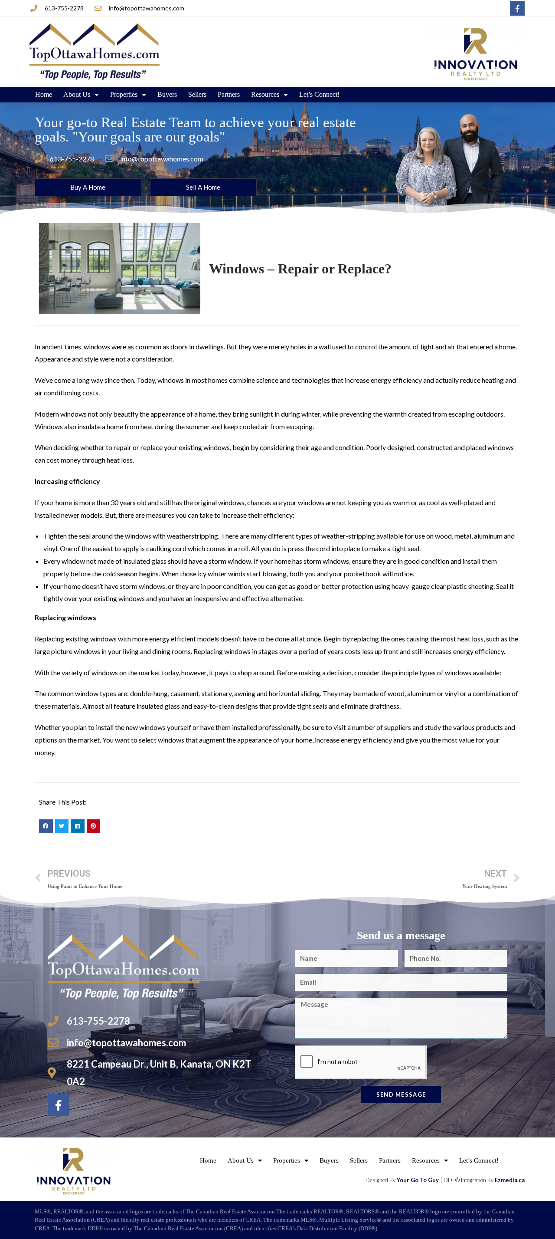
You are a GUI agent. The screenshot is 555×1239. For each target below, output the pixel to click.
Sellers (197, 94)
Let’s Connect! (319, 94)
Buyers (167, 94)
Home (43, 94)
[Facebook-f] (517, 8)
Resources (265, 94)
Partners (229, 94)
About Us (76, 94)
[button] (46, 826)
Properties (123, 94)
